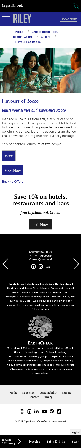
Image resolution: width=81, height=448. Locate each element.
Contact (34, 397)
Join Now (40, 224)
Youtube (44, 411)
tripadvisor (48, 266)
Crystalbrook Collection (12, 6)
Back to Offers (12, 182)
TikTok (59, 411)
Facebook (33, 266)
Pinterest (52, 411)
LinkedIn (36, 411)
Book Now (12, 170)
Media (13, 392)
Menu (8, 155)
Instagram (40, 266)
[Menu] (6, 18)
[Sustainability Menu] (72, 6)
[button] (76, 264)
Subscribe (28, 392)
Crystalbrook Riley (40, 252)
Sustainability (48, 392)
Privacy (48, 397)
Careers (66, 392)
